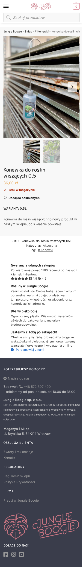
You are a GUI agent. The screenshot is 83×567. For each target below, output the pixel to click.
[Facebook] (5, 554)
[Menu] (10, 6)
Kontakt (9, 458)
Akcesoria (50, 245)
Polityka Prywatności (19, 482)
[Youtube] (21, 554)
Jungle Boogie (12, 31)
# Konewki (42, 31)
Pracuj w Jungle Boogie (21, 500)
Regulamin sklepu (16, 476)
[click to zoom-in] (41, 87)
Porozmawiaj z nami (29, 349)
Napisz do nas (19, 378)
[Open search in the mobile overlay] (41, 17)
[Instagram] (13, 554)
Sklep (28, 31)
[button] (76, 6)
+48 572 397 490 (37, 387)
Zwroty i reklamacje (18, 452)
